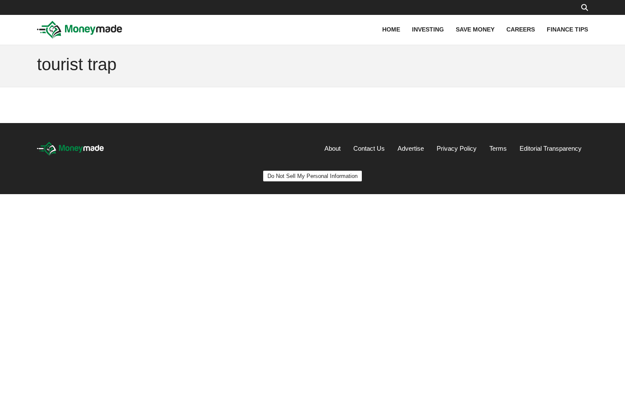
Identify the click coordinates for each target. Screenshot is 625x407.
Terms (498, 148)
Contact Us (369, 148)
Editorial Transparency (551, 148)
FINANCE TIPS (567, 29)
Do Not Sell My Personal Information (312, 176)
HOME (391, 29)
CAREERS (520, 29)
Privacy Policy (457, 148)
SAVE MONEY (475, 29)
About (332, 148)
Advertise (411, 148)
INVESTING (428, 29)
